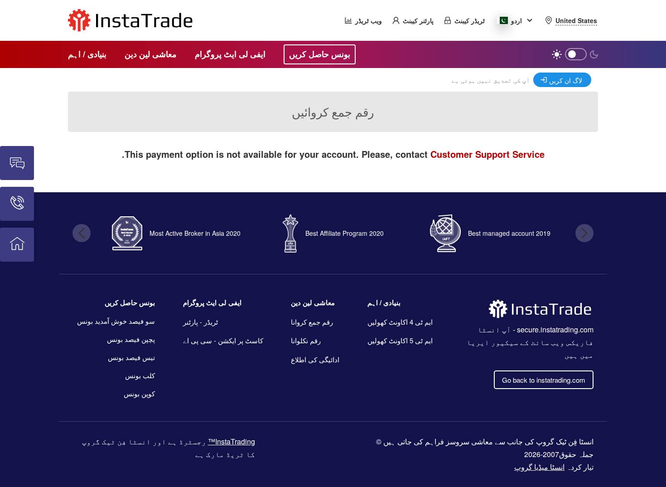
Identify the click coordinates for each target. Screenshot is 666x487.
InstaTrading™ (231, 441)
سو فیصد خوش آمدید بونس (116, 321)
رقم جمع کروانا (312, 321)
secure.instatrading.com (555, 329)
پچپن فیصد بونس (131, 339)
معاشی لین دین (313, 302)
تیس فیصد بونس (131, 357)
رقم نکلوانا (306, 340)
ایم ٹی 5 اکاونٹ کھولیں (400, 340)
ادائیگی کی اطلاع (315, 359)
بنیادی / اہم (384, 302)
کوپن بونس (139, 393)
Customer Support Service (487, 154)
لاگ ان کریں (565, 80)
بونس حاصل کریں (130, 302)
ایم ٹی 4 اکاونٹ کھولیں (400, 321)
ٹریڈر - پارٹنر (200, 321)
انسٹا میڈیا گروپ (539, 467)
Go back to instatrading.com (543, 380)
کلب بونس (140, 375)
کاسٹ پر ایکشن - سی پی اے (223, 340)
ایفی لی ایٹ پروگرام (212, 302)
